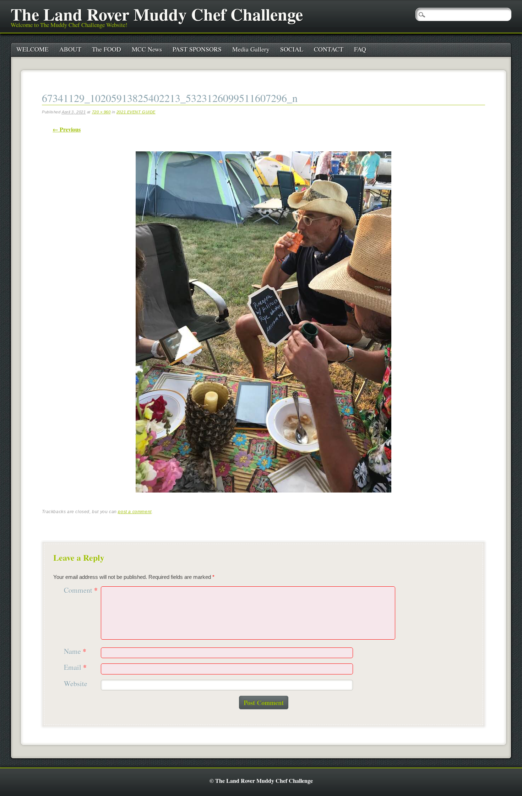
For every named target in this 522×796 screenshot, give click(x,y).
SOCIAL (291, 49)
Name (75, 651)
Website (75, 684)
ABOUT (70, 49)
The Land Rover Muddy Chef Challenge (157, 13)
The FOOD (106, 49)
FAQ (360, 49)
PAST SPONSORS (197, 49)
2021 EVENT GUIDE (136, 112)
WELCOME (32, 49)
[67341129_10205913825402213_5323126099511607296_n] (263, 499)
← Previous (67, 129)
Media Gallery (251, 49)
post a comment (134, 511)
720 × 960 (101, 112)
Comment (81, 590)
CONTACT (328, 49)
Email (75, 667)
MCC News (147, 49)
